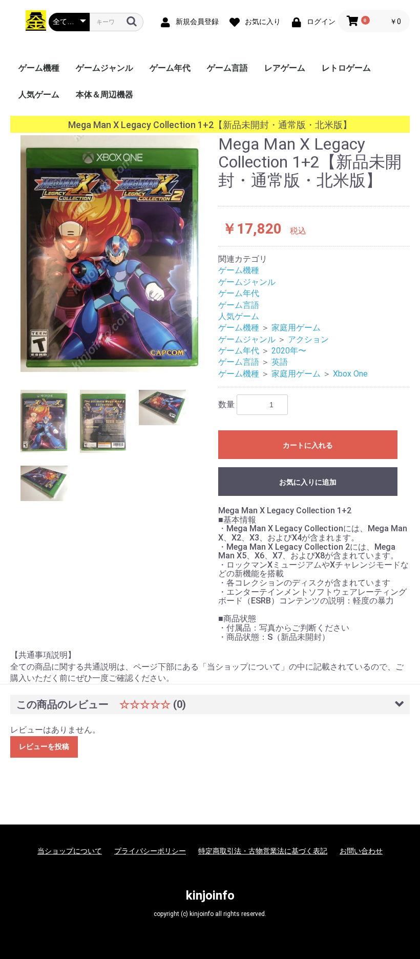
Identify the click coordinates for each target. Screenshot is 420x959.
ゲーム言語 (227, 68)
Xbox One (350, 374)
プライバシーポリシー (150, 851)
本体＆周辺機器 (104, 94)
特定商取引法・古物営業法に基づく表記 (262, 851)
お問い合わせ (361, 851)
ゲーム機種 (38, 68)
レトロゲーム (346, 68)
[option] (110, 253)
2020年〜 (288, 351)
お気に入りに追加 (308, 482)
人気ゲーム (38, 94)
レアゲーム (284, 68)
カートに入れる (308, 445)
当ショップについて (69, 851)
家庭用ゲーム (296, 327)
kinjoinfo (210, 895)
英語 (279, 362)
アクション (308, 339)
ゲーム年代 (170, 68)
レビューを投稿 (44, 746)
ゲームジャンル (104, 68)
